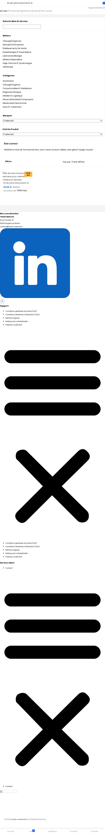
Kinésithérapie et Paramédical (17, 52)
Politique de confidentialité (16, 321)
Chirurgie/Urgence (11, 84)
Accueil (3, 11)
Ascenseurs (8, 81)
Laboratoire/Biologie (12, 55)
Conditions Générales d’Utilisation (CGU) (22, 314)
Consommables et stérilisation (17, 88)
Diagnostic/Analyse (12, 92)
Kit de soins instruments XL (16, 183)
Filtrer (8, 161)
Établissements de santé (15, 48)
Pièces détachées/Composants (18, 99)
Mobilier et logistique (12, 95)
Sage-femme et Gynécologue (17, 63)
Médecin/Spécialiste (12, 59)
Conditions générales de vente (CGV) (21, 311)
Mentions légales (12, 318)
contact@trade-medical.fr (11, 226)
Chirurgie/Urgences (12, 41)
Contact (8, 568)
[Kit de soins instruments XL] (17, 179)
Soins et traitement (12, 107)
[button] (52, 433)
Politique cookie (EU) (13, 325)
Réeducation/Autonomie (15, 103)
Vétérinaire (8, 67)
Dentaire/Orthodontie (13, 44)
